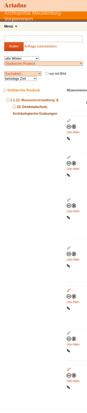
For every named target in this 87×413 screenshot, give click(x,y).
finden (14, 46)
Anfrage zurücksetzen (40, 46)
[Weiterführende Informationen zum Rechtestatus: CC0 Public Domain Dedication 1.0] (71, 126)
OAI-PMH (73, 132)
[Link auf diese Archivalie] (69, 138)
